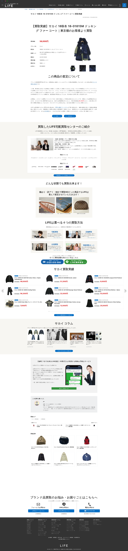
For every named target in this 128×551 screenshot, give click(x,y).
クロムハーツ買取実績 (83, 524)
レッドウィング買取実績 (84, 530)
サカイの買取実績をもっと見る (64, 315)
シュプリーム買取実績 (83, 522)
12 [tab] (71, 311)
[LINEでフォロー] (7, 1)
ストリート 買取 (70, 524)
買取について (30, 519)
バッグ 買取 (53, 521)
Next (125, 290)
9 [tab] (65, 311)
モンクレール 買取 (42, 533)
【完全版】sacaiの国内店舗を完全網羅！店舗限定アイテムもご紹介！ (77, 343)
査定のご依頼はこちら (64, 388)
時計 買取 (53, 522)
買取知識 (95, 522)
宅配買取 (29, 524)
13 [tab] (73, 311)
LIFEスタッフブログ (97, 521)
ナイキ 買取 (40, 528)
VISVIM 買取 (40, 530)
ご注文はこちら (91, 250)
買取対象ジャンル (71, 519)
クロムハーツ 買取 (42, 527)
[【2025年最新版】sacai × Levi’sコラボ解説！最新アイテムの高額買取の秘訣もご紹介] (36, 334)
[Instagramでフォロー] (5, 1)
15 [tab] (77, 311)
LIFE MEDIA (96, 519)
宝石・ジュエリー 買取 (56, 524)
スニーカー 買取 (54, 528)
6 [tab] (59, 311)
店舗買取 (29, 525)
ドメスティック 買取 (71, 522)
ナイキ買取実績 (82, 525)
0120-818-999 (91, 510)
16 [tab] (79, 311)
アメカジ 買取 (70, 525)
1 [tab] (49, 311)
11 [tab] (69, 311)
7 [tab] (61, 311)
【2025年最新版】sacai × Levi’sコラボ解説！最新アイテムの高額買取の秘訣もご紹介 (35, 343)
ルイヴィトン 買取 (42, 521)
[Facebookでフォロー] (2, 1)
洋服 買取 (53, 527)
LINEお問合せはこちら (64, 510)
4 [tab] (55, 311)
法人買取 (29, 527)
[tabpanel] (24, 291)
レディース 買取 (70, 528)
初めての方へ (29, 521)
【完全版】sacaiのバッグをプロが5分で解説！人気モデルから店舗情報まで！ (93, 343)
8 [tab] (63, 311)
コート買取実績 (35, 419)
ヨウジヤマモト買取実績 (84, 528)
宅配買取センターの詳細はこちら (63, 175)
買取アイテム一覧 (55, 533)
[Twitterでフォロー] (3, 1)
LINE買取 (29, 522)
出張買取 (29, 528)
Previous (3, 290)
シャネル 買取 (41, 524)
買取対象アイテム (55, 519)
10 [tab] (67, 311)
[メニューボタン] (2, 5)
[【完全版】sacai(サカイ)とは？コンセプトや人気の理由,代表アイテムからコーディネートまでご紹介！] (57, 334)
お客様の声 (29, 533)
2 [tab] (51, 311)
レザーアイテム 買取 (55, 532)
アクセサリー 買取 (55, 525)
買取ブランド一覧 (41, 535)
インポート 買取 (70, 521)
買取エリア (29, 530)
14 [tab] (75, 311)
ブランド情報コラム (97, 524)
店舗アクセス (123, 1)
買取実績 (43, 419)
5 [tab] (57, 311)
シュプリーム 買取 (42, 525)
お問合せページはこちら (38, 510)
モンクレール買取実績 (83, 527)
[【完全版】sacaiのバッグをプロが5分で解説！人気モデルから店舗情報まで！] (94, 336)
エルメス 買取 (41, 522)
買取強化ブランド (42, 519)
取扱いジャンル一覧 (71, 530)
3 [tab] (53, 311)
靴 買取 (53, 530)
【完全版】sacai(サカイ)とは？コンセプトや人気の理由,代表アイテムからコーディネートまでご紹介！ (57, 343)
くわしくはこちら (57, 237)
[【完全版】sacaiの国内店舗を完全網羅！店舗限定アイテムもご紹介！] (77, 336)
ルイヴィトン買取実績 (83, 521)
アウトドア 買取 (70, 527)
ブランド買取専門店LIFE (55, 549)
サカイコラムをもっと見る (64, 350)
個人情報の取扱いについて (64, 539)
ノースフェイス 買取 (42, 532)
